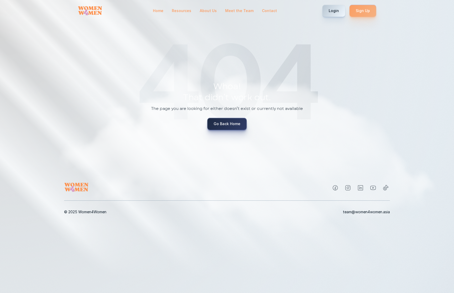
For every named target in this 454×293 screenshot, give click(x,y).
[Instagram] (335, 188)
